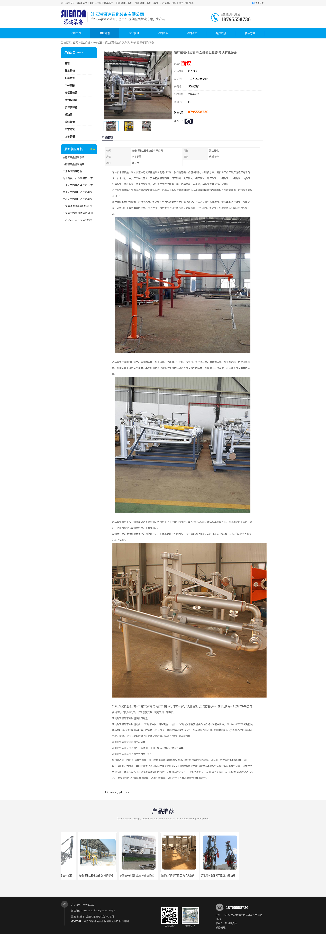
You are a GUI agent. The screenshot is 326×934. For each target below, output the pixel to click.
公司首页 (75, 33)
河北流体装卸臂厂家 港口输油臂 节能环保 (165, 875)
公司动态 (191, 33)
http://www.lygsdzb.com (117, 792)
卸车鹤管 (70, 78)
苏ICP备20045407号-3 (104, 910)
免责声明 (101, 921)
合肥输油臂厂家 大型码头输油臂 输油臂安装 (207, 875)
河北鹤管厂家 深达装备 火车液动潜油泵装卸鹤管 (79, 178)
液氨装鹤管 (71, 92)
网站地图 (124, 921)
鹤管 (67, 63)
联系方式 (249, 33)
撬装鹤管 (70, 122)
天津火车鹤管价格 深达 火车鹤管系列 (79, 185)
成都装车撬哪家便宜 (73, 164)
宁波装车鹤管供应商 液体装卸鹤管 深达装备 (85, 875)
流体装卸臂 (71, 107)
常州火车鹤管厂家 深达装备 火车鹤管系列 (79, 192)
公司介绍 (162, 33)
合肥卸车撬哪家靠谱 (73, 157)
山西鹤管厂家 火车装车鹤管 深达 (79, 220)
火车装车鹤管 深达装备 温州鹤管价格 (79, 213)
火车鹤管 (70, 136)
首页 (75, 42)
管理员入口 (113, 921)
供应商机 (104, 33)
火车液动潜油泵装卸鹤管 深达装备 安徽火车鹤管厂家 (79, 206)
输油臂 (68, 114)
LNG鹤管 (70, 85)
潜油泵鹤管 (71, 100)
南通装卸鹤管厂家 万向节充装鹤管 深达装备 (126, 875)
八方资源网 (90, 921)
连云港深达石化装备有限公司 (85, 916)
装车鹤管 (70, 70)
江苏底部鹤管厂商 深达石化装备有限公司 (246, 875)
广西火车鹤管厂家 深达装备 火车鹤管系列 (79, 199)
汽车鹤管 (97, 42)
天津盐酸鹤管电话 (72, 171)
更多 (92, 149)
